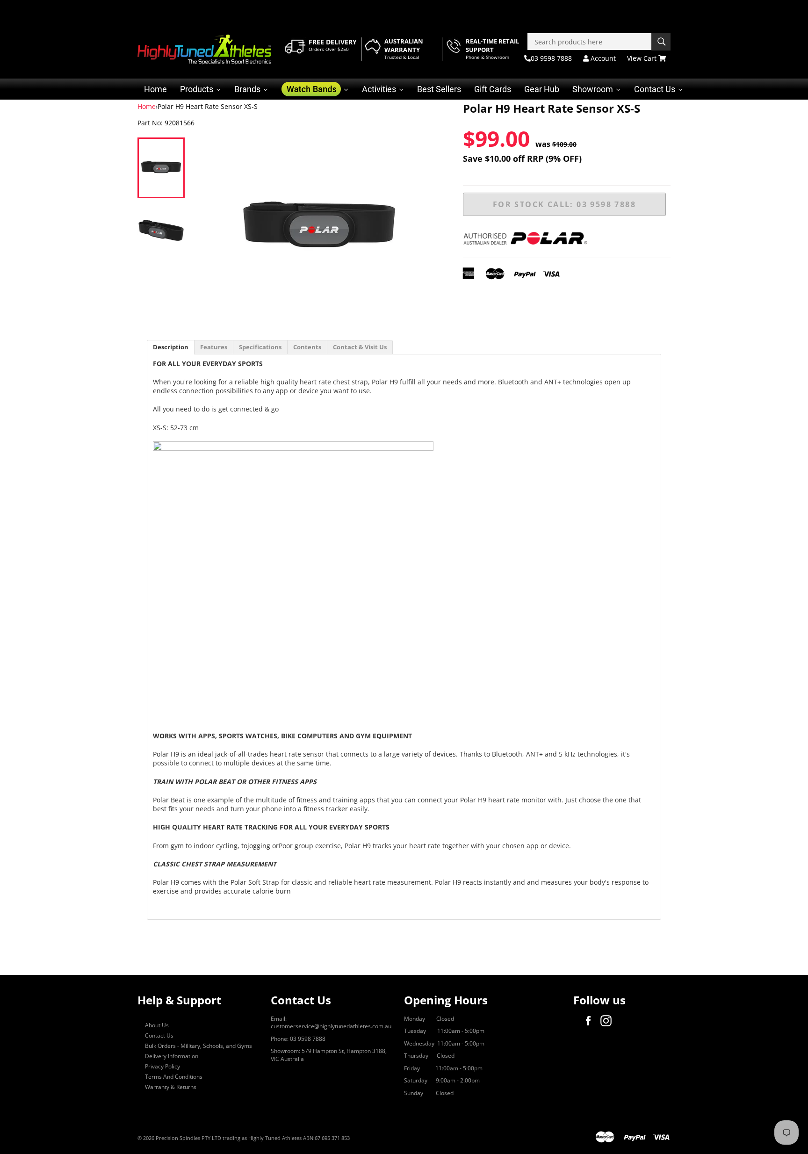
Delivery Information (171, 1056)
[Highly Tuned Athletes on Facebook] (591, 1020)
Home (146, 106)
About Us (157, 1025)
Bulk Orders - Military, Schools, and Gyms (198, 1046)
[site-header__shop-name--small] (204, 49)
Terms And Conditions (173, 1077)
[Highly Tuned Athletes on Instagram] (608, 1020)
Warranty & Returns (170, 1087)
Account (602, 58)
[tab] (171, 347)
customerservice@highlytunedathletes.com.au (331, 1026)
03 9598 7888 (551, 58)
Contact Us (159, 1035)
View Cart (642, 58)
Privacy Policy (162, 1066)
